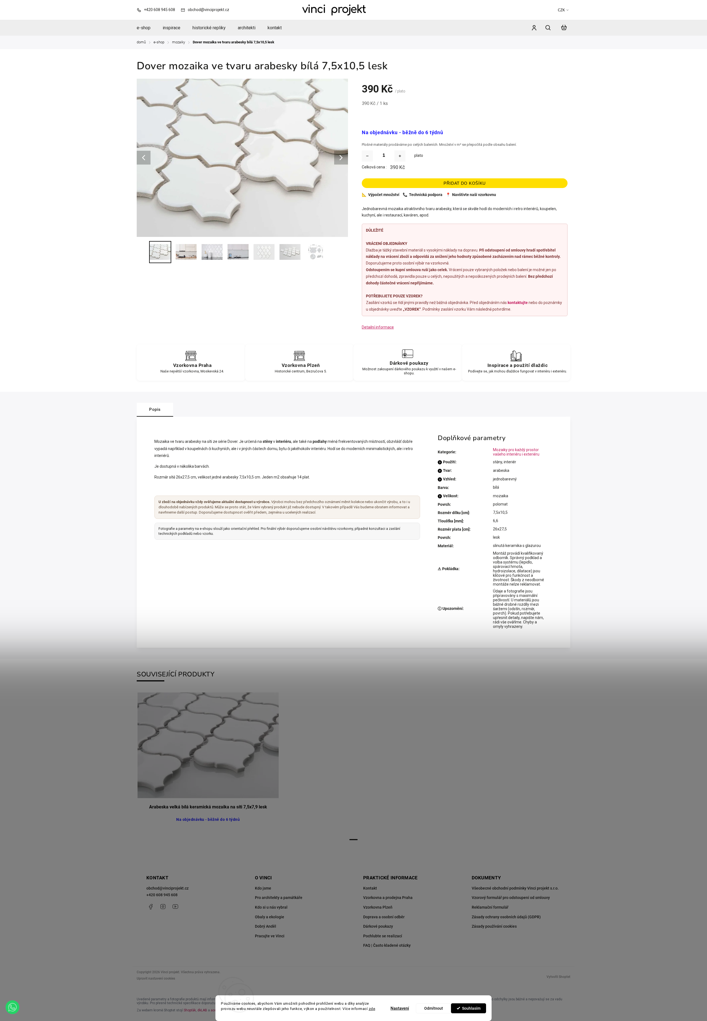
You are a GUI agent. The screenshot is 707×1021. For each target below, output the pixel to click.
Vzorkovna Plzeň (377, 907)
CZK (561, 10)
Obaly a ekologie (269, 917)
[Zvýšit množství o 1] (399, 156)
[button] (12, 1007)
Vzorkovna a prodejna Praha (388, 897)
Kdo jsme (263, 888)
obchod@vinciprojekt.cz (167, 888)
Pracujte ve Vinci (269, 936)
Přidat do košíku (465, 183)
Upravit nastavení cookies (156, 978)
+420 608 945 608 (162, 895)
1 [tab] (353, 839)
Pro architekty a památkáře (278, 897)
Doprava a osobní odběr (384, 917)
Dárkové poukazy (378, 926)
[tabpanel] (208, 763)
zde (372, 1008)
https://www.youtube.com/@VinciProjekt (175, 907)
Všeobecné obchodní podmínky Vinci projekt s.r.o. (515, 888)
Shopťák (190, 1010)
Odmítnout (433, 1008)
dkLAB (202, 1010)
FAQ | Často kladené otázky (387, 945)
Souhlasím (471, 1008)
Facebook (150, 907)
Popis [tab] (155, 409)
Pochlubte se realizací (382, 936)
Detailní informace (378, 327)
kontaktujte (518, 302)
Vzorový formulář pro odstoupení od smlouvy (511, 897)
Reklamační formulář (490, 907)
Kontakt (370, 888)
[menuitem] (147, 28)
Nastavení (400, 1008)
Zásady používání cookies (494, 926)
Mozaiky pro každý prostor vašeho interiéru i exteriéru (516, 452)
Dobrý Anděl (265, 926)
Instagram (163, 907)
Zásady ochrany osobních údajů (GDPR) (506, 917)
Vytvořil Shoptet (558, 977)
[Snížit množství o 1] (367, 156)
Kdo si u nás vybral (271, 907)
